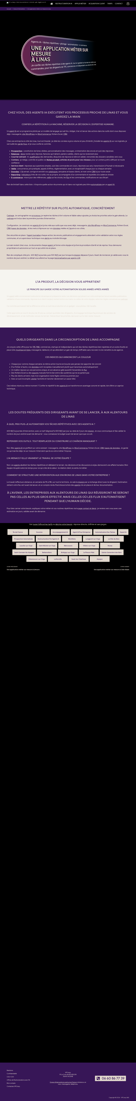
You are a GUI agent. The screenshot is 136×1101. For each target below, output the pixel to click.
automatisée (96, 184)
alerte (47, 238)
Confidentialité (12, 1074)
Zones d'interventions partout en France (63, 1082)
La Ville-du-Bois (114, 538)
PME (38, 347)
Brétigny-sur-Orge (68, 551)
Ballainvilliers (47, 551)
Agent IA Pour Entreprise (81, 531)
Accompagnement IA (60, 531)
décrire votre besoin (63, 524)
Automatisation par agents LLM (67, 258)
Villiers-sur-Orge (89, 545)
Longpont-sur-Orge (93, 538)
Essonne (39, 531)
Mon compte (11, 1083)
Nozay (110, 545)
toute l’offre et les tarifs (42, 524)
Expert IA (123, 531)
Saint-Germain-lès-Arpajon (24, 551)
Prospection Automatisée (23, 538)
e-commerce (83, 45)
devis (23, 154)
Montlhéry (72, 538)
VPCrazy (123, 1097)
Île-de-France (17, 531)
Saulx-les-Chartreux (79, 558)
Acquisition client (97, 4)
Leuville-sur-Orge (26, 545)
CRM (65, 134)
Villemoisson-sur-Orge (36, 558)
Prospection (16, 151)
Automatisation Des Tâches (105, 531)
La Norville (58, 558)
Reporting (15, 175)
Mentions (10, 1070)
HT (37, 255)
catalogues (53, 172)
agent (11, 131)
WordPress (66, 448)
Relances (15, 154)
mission (77, 255)
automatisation (73, 44)
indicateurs (26, 175)
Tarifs (109, 4)
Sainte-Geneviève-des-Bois (112, 551)
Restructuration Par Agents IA (48, 538)
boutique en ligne (23, 350)
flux (67, 177)
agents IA (37, 225)
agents (68, 63)
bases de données (19, 228)
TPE (65, 66)
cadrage (10, 218)
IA (40, 42)
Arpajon (100, 558)
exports (35, 373)
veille (49, 177)
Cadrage (10, 216)
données (56, 228)
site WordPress (28, 134)
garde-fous (22, 144)
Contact (119, 4)
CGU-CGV (10, 1077)
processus (36, 216)
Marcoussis (68, 545)
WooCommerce (44, 134)
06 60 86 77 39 (113, 1078)
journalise (37, 235)
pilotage (63, 43)
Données (15, 172)
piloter (34, 379)
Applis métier (80, 4)
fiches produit (53, 160)
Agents (35, 42)
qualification (35, 157)
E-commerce (17, 177)
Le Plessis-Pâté (89, 551)
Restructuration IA (63, 4)
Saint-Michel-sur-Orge (47, 545)
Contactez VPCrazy (13, 1086)
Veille (13, 169)
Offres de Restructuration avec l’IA (18, 1080)
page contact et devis (87, 508)
